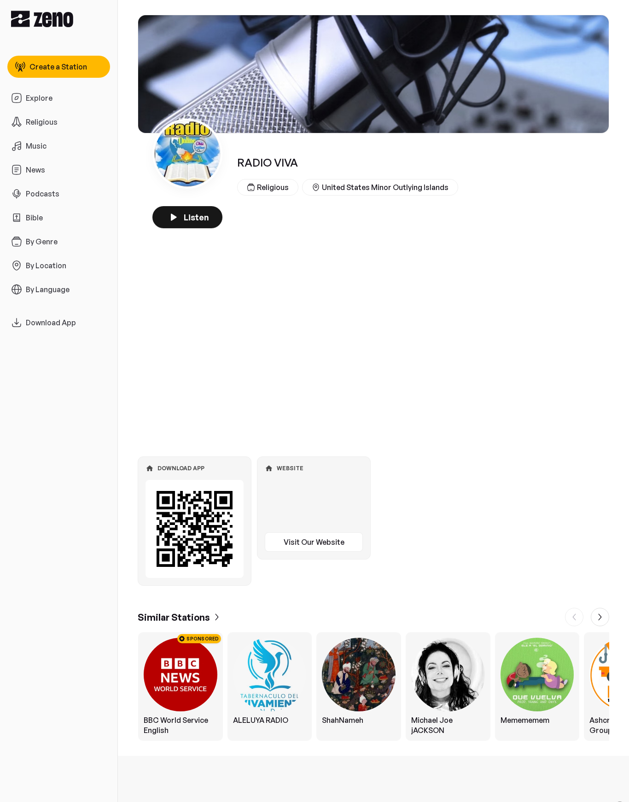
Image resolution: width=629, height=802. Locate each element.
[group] (373, 686)
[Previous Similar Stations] (574, 617)
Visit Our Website (314, 542)
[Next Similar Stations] (600, 617)
